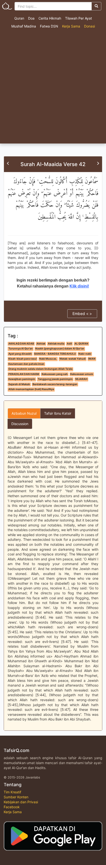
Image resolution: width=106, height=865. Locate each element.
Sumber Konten (16, 797)
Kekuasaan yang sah (55, 374)
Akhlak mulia (56, 343)
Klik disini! (79, 286)
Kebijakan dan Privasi (21, 802)
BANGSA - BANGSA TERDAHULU (55, 353)
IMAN (91, 358)
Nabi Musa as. (48, 358)
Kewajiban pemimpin (21, 379)
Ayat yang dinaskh (20, 353)
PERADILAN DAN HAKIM (23, 374)
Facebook (12, 807)
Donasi (89, 26)
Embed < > (82, 313)
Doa (31, 18)
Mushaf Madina (23, 26)
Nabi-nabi (84, 353)
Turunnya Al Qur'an (20, 348)
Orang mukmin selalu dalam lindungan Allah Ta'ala (40, 369)
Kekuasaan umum (81, 374)
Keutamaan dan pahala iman (26, 364)
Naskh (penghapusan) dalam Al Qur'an (59, 348)
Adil (69, 343)
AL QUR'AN (81, 343)
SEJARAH (81, 379)
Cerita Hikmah (49, 18)
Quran (19, 18)
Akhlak (40, 343)
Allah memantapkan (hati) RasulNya (31, 389)
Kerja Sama (71, 26)
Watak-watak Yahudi (72, 358)
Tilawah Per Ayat (78, 18)
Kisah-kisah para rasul (22, 358)
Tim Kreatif (12, 792)
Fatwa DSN (49, 26)
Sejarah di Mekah (19, 384)
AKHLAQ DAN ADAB (21, 343)
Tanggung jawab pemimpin (55, 379)
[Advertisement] (53, 87)
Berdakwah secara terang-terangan (55, 384)
